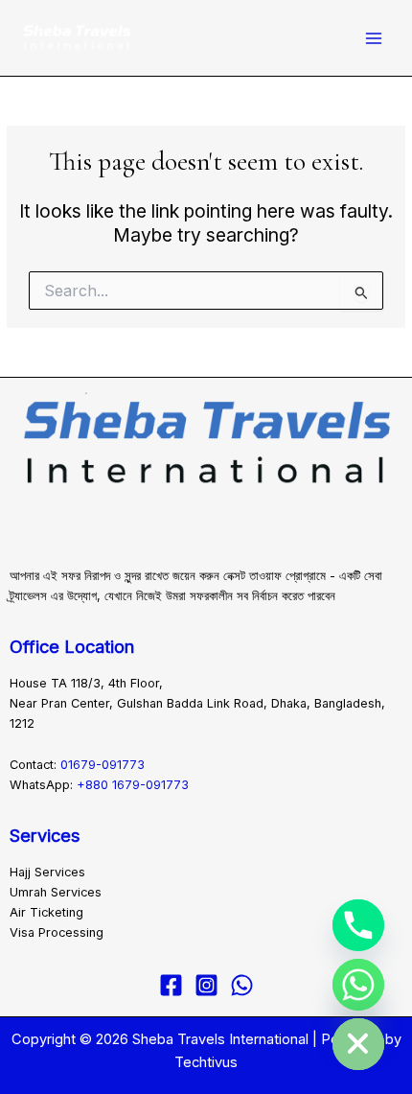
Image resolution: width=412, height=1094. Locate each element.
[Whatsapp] (358, 985)
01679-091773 (102, 764)
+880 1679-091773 (133, 785)
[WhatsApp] (242, 985)
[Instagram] (206, 985)
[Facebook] (171, 985)
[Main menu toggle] (374, 38)
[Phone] (358, 925)
